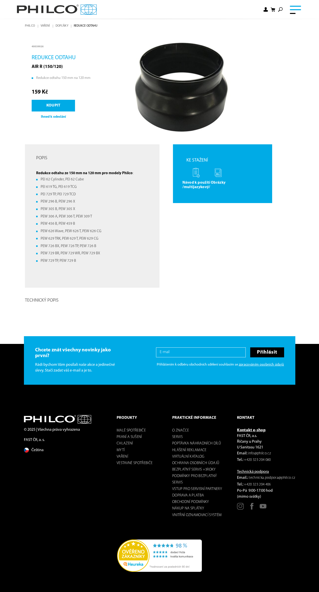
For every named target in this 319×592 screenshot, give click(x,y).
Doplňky (62, 25)
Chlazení (125, 443)
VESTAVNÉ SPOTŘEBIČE (135, 463)
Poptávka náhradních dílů (196, 443)
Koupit (53, 106)
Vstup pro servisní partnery (197, 489)
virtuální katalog (188, 457)
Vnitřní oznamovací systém (197, 515)
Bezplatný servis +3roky (194, 470)
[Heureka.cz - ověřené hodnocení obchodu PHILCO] (159, 556)
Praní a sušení (129, 437)
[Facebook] (251, 508)
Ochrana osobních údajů (195, 463)
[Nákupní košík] (273, 9)
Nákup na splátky (188, 508)
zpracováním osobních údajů (261, 365)
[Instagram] (240, 508)
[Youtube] (263, 508)
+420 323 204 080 (257, 460)
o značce (180, 430)
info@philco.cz (259, 453)
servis (177, 437)
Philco (30, 25)
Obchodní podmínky (190, 502)
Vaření (45, 25)
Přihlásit (267, 352)
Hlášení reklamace (189, 450)
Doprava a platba (188, 495)
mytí (121, 450)
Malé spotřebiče (131, 430)
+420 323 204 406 (257, 484)
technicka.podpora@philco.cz (272, 478)
